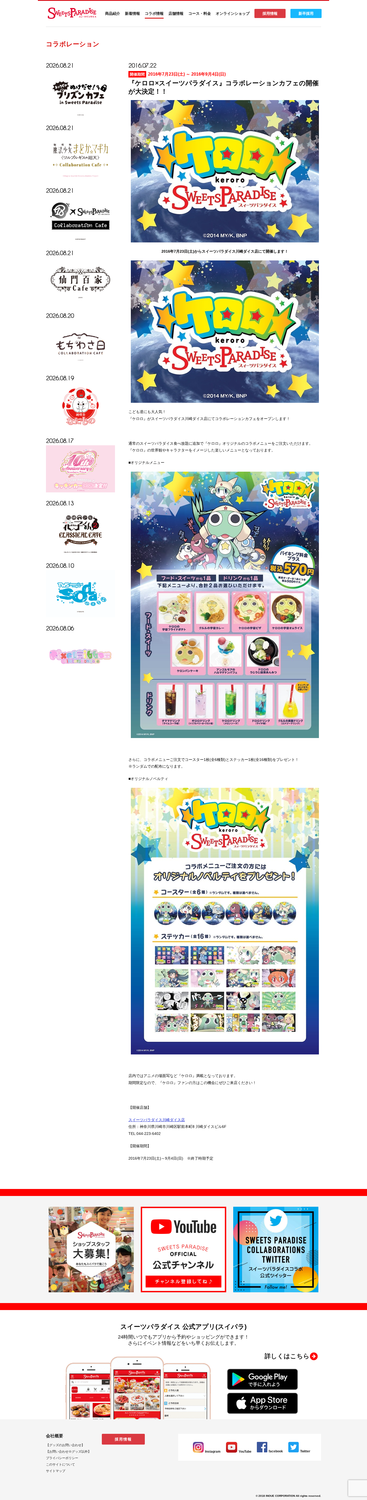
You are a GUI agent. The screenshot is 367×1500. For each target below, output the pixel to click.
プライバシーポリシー (62, 1458)
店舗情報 (176, 13)
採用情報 (270, 13)
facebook (276, 1451)
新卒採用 (306, 13)
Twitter (305, 1451)
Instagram (213, 1451)
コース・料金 (199, 13)
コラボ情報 (154, 13)
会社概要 (54, 1436)
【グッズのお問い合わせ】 (65, 1445)
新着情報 (132, 13)
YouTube (245, 1451)
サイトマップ (55, 1471)
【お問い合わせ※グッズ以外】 (68, 1451)
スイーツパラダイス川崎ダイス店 (156, 1120)
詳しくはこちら (287, 1356)
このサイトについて (60, 1464)
